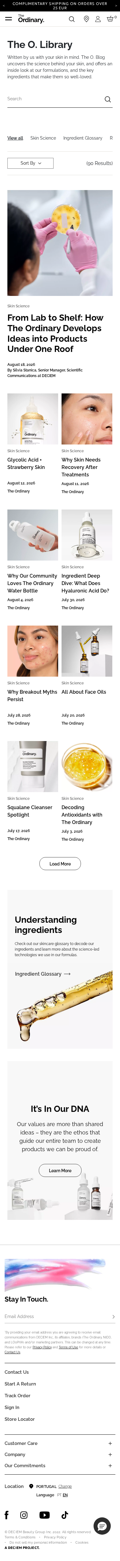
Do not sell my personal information (38, 1543)
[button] (102, 1526)
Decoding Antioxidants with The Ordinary (82, 814)
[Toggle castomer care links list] (110, 1443)
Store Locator (20, 1419)
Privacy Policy (42, 1347)
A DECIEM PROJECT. (22, 1548)
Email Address (19, 1316)
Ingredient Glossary (38, 974)
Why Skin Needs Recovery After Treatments (81, 467)
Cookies (81, 1543)
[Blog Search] (107, 100)
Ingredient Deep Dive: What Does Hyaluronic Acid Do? (85, 583)
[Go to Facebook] (7, 1515)
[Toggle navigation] (8, 18)
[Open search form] (71, 18)
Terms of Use (68, 1347)
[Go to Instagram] (24, 1515)
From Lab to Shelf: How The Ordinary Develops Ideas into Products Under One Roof (55, 333)
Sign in (12, 1407)
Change (65, 1486)
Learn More (60, 1170)
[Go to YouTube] (44, 1515)
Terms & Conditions (20, 1537)
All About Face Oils (84, 692)
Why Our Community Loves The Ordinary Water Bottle (32, 583)
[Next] (116, 5)
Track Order (17, 1395)
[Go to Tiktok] (65, 1515)
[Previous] (4, 5)
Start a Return (20, 1384)
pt (59, 1495)
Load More (60, 863)
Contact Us (12, 1352)
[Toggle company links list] (110, 1454)
